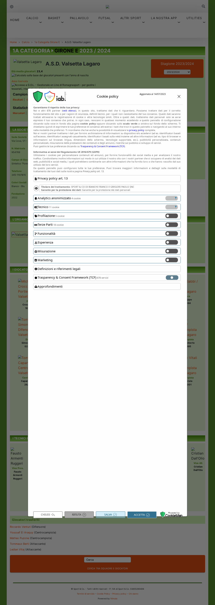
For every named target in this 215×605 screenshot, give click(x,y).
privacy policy (136, 130)
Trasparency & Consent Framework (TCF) (102, 146)
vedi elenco (69, 110)
